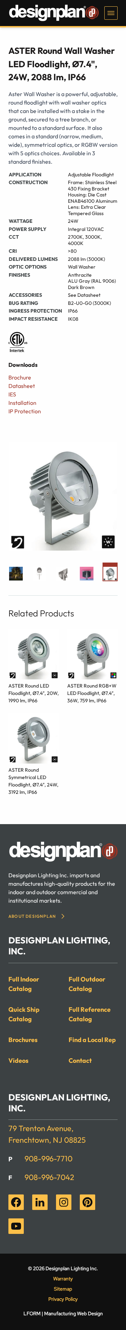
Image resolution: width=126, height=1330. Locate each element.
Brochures (22, 1040)
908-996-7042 (49, 1177)
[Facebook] (16, 1202)
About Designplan (32, 916)
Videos (18, 1060)
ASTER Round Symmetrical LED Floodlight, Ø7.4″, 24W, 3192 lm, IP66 (33, 781)
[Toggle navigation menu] (111, 13)
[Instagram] (63, 1202)
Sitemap (63, 1289)
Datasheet (21, 385)
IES (12, 394)
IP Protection (24, 411)
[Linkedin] (40, 1202)
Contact (80, 1060)
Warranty (63, 1278)
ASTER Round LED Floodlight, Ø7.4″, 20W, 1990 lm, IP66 (33, 693)
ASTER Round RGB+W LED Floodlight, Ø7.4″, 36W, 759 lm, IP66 (92, 693)
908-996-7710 (48, 1158)
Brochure (19, 377)
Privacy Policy (63, 1299)
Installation (22, 402)
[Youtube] (16, 1226)
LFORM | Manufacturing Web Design (63, 1313)
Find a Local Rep (92, 1040)
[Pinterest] (87, 1202)
